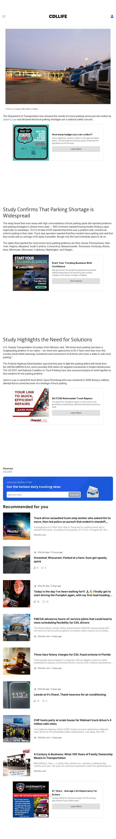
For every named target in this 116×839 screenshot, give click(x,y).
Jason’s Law (9, 119)
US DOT (7, 472)
